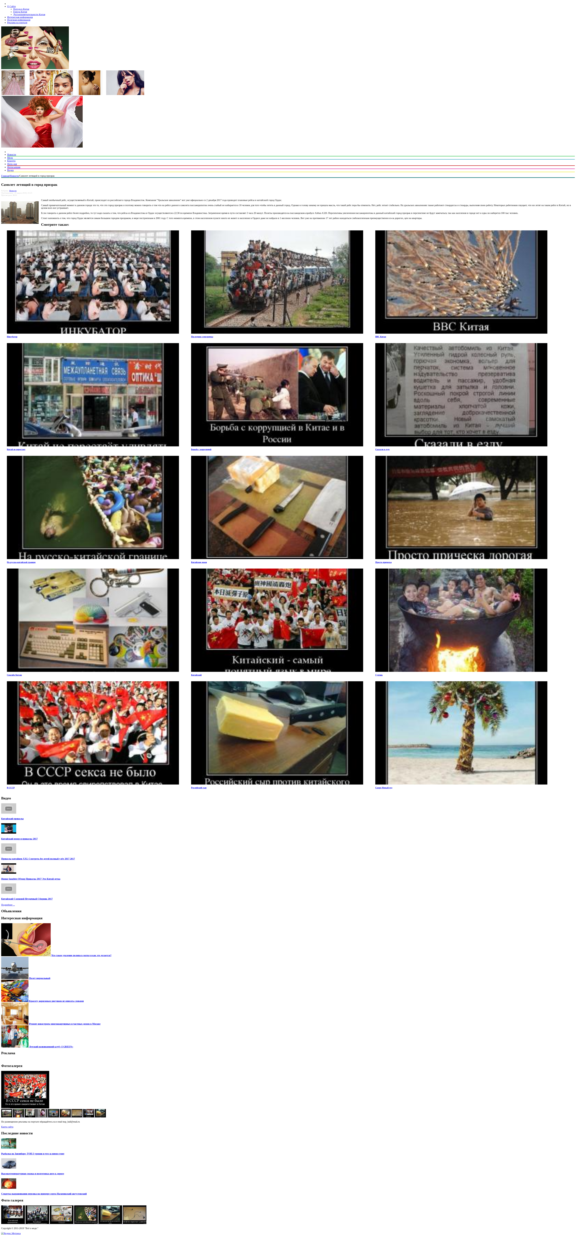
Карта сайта (7, 1127)
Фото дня (12, 164)
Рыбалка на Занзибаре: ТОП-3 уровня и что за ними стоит (32, 1153)
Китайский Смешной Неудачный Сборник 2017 (27, 899)
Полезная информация (18, 20)
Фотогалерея (13, 167)
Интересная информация (20, 17)
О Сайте (11, 6)
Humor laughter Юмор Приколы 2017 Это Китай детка (30, 879)
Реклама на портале (17, 22)
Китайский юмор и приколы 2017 (19, 839)
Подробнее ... (8, 905)
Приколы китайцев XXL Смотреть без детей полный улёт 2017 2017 (38, 858)
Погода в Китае (21, 9)
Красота (11, 161)
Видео (10, 170)
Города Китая (20, 12)
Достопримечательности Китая (29, 14)
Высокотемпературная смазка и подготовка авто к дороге (32, 1173)
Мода (10, 157)
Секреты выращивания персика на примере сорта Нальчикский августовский (44, 1193)
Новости (11, 154)
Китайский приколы (12, 818)
